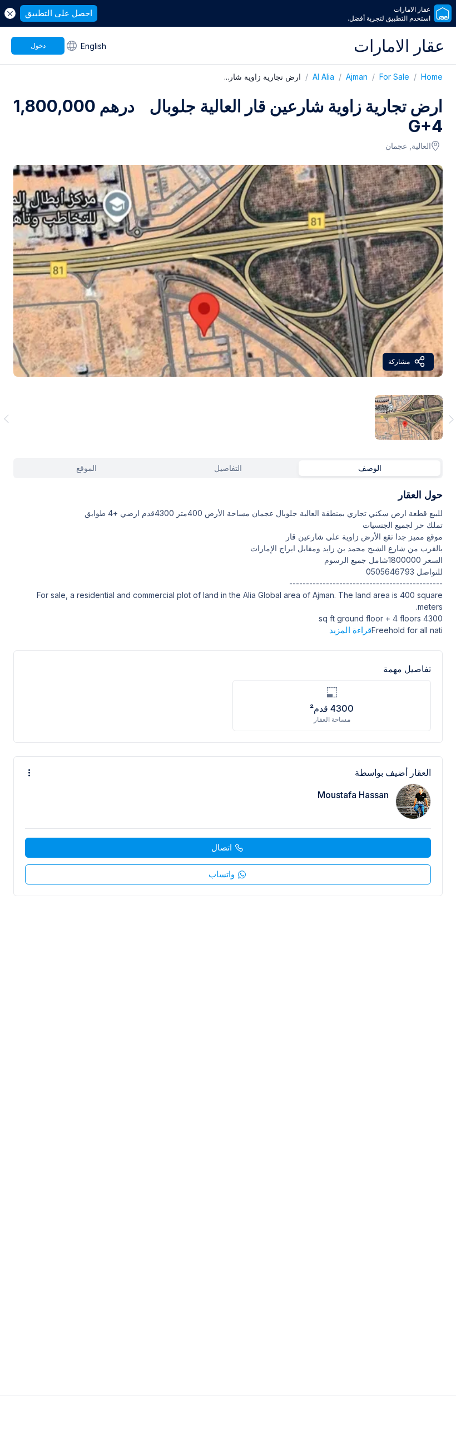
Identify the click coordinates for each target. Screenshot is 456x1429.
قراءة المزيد (350, 630)
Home (426, 76)
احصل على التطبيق (58, 13)
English (93, 46)
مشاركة (399, 361)
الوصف (369, 468)
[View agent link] (228, 826)
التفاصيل (228, 468)
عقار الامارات (399, 45)
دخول (38, 45)
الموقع (86, 468)
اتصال (221, 847)
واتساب (222, 874)
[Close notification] (10, 13)
